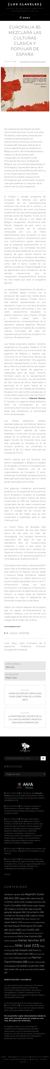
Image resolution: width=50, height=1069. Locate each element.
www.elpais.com (12, 626)
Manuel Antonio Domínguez (32, 933)
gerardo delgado (14, 912)
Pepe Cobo (11, 678)
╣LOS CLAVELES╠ (25, 4)
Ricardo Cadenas (36, 962)
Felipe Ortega (34, 909)
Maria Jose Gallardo (30, 936)
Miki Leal (27, 945)
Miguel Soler (9, 946)
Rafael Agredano (23, 958)
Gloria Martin (35, 912)
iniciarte (19, 919)
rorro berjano (12, 966)
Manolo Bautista (13, 933)
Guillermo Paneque (16, 915)
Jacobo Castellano (32, 919)
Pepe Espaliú (38, 954)
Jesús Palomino (28, 922)
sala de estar (26, 969)
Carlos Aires (36, 898)
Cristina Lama (14, 902)
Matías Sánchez (31, 940)
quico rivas (9, 958)
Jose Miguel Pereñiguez (22, 926)
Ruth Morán (11, 969)
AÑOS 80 (9, 667)
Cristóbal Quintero (35, 902)
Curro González (15, 905)
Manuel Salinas (10, 936)
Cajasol (24, 898)
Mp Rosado (24, 950)
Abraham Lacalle (14, 894)
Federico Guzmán (18, 909)
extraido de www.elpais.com (33, 61)
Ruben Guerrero (32, 965)
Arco (14, 898)
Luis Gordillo (30, 929)
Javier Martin (13, 922)
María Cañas (10, 941)
